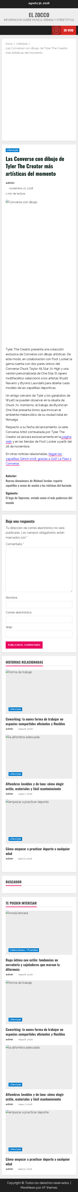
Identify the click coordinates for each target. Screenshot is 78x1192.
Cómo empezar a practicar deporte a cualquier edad (38, 851)
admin (10, 182)
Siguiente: (39, 498)
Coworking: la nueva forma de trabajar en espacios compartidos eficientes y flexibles (35, 721)
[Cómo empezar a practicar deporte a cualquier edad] (39, 822)
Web (9, 627)
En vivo (68, 30)
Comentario (15, 544)
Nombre (11, 597)
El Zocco (39, 15)
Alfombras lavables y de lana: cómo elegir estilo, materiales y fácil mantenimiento (35, 786)
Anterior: (38, 481)
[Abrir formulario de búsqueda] (47, 30)
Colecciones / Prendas (24, 950)
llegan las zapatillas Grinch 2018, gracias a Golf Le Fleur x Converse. (38, 458)
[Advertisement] (39, 97)
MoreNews (28, 1187)
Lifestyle (12, 150)
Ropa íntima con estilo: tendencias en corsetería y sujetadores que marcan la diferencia (33, 964)
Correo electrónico (19, 612)
